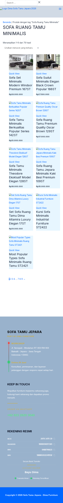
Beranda (7, 22)
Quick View (14, 73)
